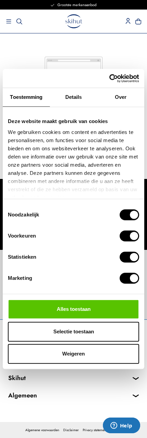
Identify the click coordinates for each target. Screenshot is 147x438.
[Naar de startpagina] (73, 21)
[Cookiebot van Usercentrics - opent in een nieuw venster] (109, 78)
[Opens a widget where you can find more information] (121, 426)
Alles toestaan (74, 309)
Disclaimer (71, 430)
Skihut (17, 378)
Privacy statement (95, 430)
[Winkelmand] (140, 21)
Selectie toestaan (73, 331)
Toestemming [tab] (26, 97)
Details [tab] (73, 97)
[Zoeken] (19, 21)
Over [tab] (120, 97)
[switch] (129, 235)
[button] (6, 21)
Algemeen (22, 395)
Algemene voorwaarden (42, 430)
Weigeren (73, 354)
